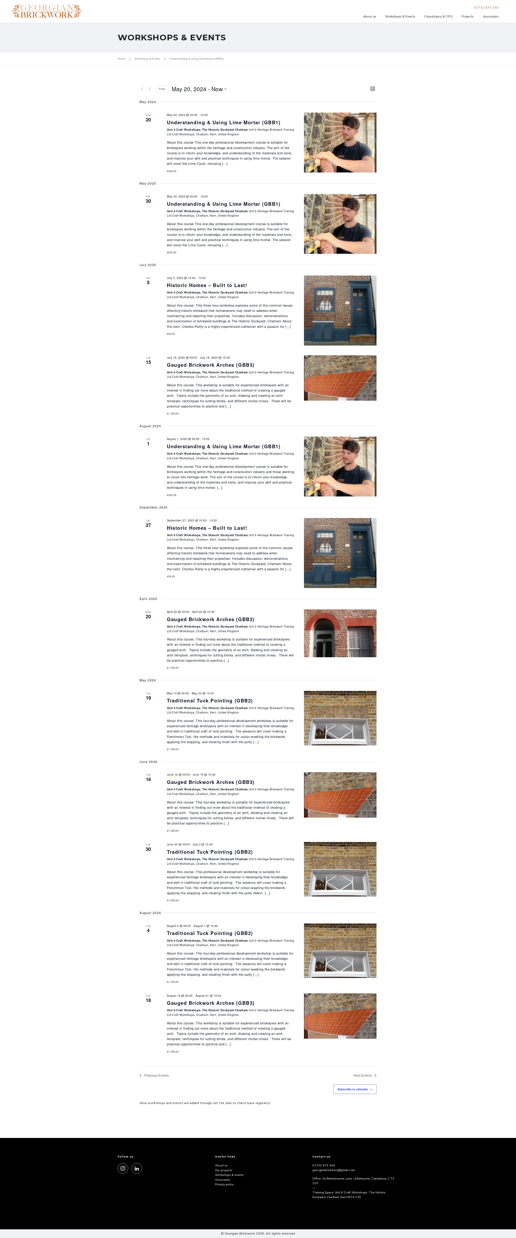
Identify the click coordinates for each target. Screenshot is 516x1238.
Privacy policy (224, 1184)
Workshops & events (229, 1175)
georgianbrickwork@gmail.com (333, 1170)
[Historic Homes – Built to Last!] (340, 311)
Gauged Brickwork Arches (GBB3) (211, 364)
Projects (468, 16)
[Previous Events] (141, 89)
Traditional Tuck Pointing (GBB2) (210, 700)
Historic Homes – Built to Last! (207, 285)
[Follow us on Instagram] (123, 1168)
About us (369, 16)
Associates (491, 16)
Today (161, 88)
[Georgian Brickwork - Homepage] (47, 11)
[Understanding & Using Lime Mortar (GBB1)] (340, 142)
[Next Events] (149, 89)
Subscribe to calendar (353, 1089)
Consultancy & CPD (438, 16)
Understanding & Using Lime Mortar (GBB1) (196, 59)
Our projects (223, 1170)
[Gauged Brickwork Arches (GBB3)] (340, 378)
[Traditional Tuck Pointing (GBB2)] (340, 718)
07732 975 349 (486, 7)
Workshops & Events (400, 16)
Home (121, 59)
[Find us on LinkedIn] (136, 1168)
